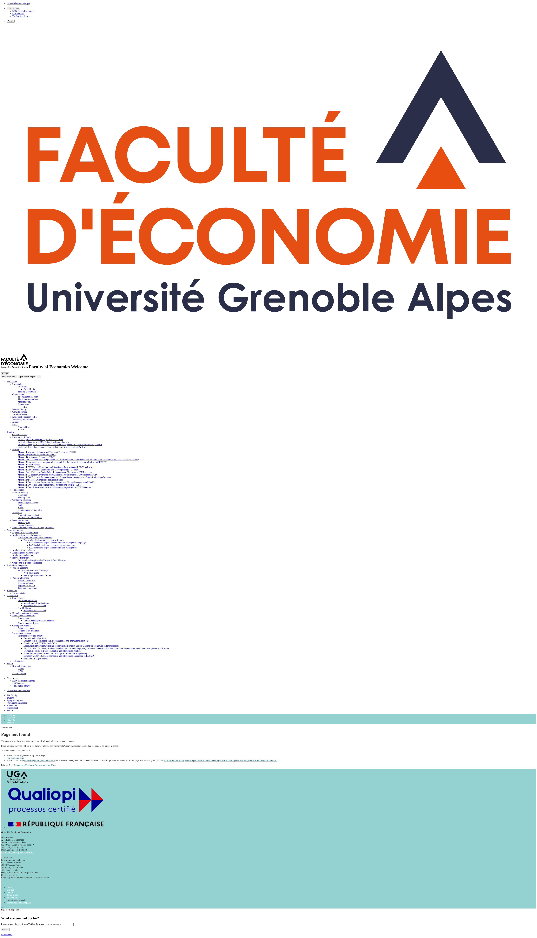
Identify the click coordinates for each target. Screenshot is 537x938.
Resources (22, 495)
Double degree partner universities (38, 620)
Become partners (25, 583)
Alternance (17, 512)
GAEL (21, 671)
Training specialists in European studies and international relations (52, 651)
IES (25, 407)
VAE (20, 505)
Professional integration (17, 565)
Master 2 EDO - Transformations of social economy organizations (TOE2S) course (54, 487)
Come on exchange (26, 628)
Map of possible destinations (36, 603)
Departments (23, 404)
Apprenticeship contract (28, 515)
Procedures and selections (34, 605)
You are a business (20, 578)
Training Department (27, 392)
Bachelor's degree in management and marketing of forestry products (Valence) (52, 447)
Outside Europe (25, 608)
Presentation (17, 384)
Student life (12, 590)
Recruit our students (27, 580)
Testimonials (17, 661)
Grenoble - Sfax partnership (35, 658)
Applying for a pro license (23, 550)
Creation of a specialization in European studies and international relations (56, 641)
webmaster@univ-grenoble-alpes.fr (39, 760)
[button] (27, 376)
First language (24, 522)
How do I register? (20, 558)
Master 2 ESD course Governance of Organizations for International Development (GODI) (58, 475)
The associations (19, 593)
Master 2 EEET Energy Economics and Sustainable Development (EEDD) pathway (55, 467)
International (12, 595)
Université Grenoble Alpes (18, 690)
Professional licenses (21, 437)
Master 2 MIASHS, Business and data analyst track (40, 480)
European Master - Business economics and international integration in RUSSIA (58, 656)
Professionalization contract (30, 517)
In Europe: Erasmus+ (27, 600)
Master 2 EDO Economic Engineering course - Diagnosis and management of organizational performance (64, 477)
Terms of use (12, 895)
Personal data (12, 897)
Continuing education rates (30, 510)
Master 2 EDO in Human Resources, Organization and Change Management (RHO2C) (56, 482)
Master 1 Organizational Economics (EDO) (37, 454)
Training (10, 432)
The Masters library (21, 16)
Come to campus (19, 412)
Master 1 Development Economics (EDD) (36, 457)
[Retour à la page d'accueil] (268, 350)
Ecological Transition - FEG (24, 417)
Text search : (42, 924)
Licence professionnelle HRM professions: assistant (40, 439)
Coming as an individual (28, 631)
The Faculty (12, 381)
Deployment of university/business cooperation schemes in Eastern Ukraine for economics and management (70, 646)
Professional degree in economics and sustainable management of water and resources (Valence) (60, 444)
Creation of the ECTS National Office (40, 643)
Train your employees (27, 588)
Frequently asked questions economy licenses (43, 540)
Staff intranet (18, 13)
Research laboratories (21, 666)
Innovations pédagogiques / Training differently (33, 527)
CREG (21, 668)
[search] (61, 924)
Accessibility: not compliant (19, 902)
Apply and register (15, 530)
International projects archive (30, 636)
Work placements (31, 573)
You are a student (20, 568)
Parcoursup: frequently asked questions (35, 537)
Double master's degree (28, 623)
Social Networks (19, 414)
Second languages (26, 525)
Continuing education (21, 500)
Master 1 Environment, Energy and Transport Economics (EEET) (47, 452)
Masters (15, 449)
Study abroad (18, 598)
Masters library (24, 402)
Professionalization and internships (33, 570)
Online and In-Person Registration (27, 563)
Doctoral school (19, 673)
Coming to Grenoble (21, 625)
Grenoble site (29, 389)
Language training (20, 520)
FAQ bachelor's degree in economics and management (53, 548)
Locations (22, 386)
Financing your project (28, 502)
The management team (28, 397)
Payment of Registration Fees (25, 532)
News (14, 424)
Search (10, 663)
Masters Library (19, 409)
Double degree (24, 618)
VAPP (20, 507)
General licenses (19, 434)
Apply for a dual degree (22, 555)
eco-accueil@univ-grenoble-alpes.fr (17, 852)
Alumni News (24, 427)
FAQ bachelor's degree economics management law (52, 545)
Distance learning (20, 492)
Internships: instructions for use (37, 575)
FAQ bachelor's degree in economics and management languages (57, 542)
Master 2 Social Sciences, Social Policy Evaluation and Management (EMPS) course (55, 472)
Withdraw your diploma (22, 419)
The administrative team (28, 399)
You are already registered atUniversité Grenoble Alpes (42, 560)
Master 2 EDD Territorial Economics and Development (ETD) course (48, 470)
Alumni (15, 422)
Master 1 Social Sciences (29, 464)
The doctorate (18, 490)
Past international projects (34, 638)
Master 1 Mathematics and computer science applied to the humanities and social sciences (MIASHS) (62, 462)
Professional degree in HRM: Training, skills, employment (43, 442)
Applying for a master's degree (25, 553)
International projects (21, 633)
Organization (18, 394)
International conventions (23, 615)
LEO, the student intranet (23, 11)
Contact (10, 887)
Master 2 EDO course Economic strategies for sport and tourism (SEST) (50, 485)
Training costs (24, 497)
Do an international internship (25, 613)
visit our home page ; (16, 758)
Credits (10, 892)
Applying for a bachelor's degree (26, 535)
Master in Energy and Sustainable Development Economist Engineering (55, 653)
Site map (10, 890)
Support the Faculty (26, 585)
